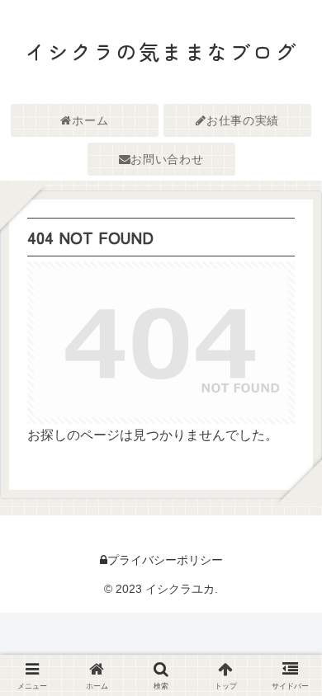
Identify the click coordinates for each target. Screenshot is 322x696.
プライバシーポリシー (165, 560)
